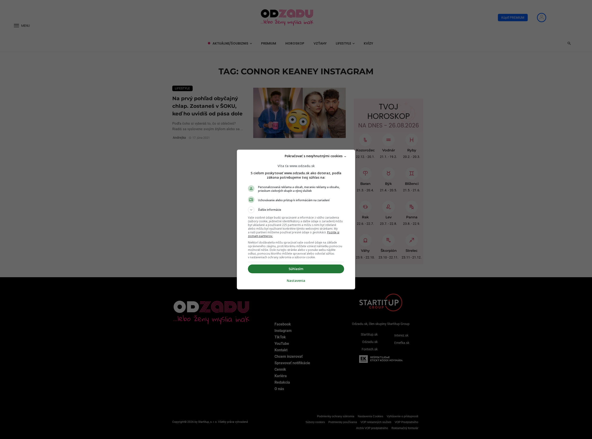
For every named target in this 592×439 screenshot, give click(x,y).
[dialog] (296, 219)
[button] (296, 210)
